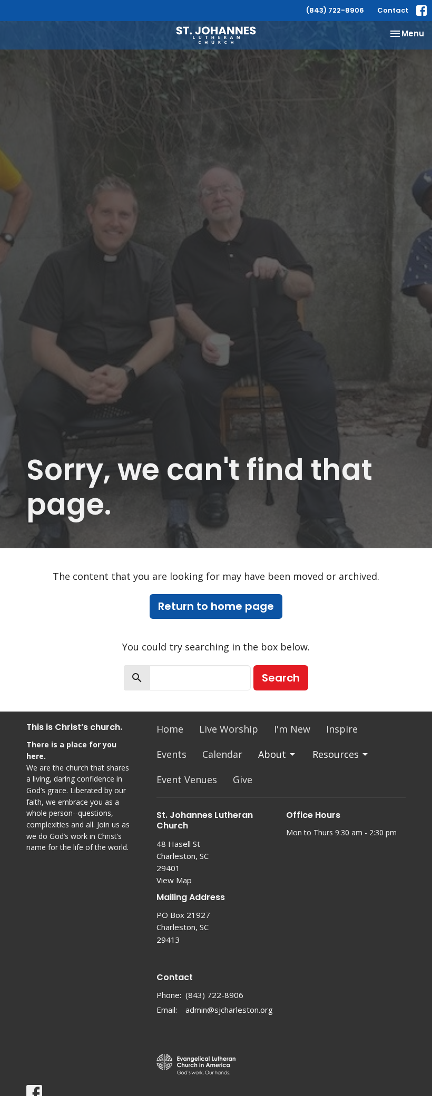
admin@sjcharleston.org (229, 1009)
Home (169, 729)
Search (281, 677)
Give (242, 779)
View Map (174, 880)
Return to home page (216, 606)
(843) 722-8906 (335, 10)
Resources (335, 754)
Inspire (342, 729)
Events (171, 754)
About (272, 754)
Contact (392, 10)
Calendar (222, 754)
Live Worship (228, 729)
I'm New (292, 729)
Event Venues (186, 779)
